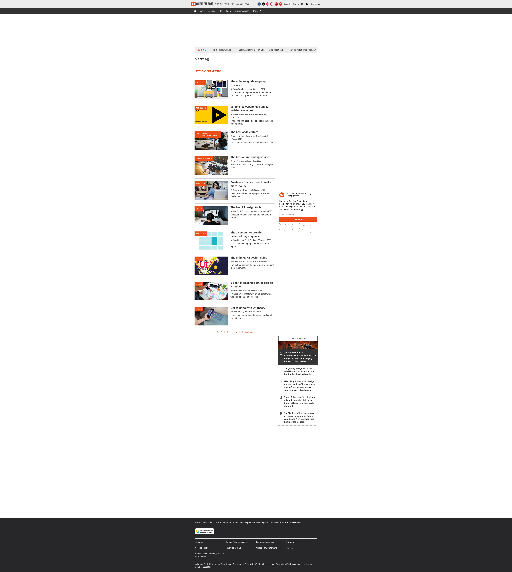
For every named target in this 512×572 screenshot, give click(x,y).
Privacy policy (292, 542)
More (256, 10)
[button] (316, 4)
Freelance (200, 82)
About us (199, 542)
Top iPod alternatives (221, 50)
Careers (289, 548)
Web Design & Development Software (206, 134)
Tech (228, 10)
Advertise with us (233, 548)
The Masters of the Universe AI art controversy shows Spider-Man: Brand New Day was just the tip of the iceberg (299, 417)
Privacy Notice (307, 226)
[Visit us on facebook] (259, 4)
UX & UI (199, 208)
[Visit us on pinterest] (276, 4)
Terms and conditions (265, 542)
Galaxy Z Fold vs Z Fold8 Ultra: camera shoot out (261, 50)
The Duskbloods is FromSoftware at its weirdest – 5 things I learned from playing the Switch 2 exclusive (300, 357)
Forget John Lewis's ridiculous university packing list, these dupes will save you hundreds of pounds (299, 401)
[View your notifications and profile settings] (306, 4)
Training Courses (204, 158)
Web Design (201, 108)
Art (201, 10)
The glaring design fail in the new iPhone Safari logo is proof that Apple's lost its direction (299, 371)
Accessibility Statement (266, 548)
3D (220, 10)
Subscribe (287, 4)
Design (211, 10)
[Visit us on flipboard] (280, 4)
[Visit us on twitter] (263, 4)
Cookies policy (201, 548)
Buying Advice (242, 10)
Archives (249, 332)
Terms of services (305, 224)
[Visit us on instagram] (267, 4)
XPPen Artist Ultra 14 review (303, 50)
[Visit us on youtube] (271, 4)
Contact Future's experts (236, 542)
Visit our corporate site (290, 522)
